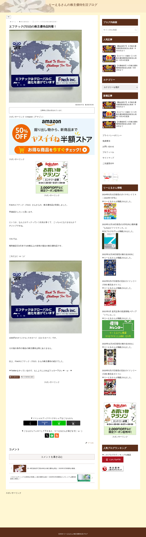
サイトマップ (108, 158)
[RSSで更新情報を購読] (57, 435)
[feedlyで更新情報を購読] (52, 435)
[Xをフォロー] (47, 435)
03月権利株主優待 (28, 377)
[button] (73, 423)
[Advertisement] (52, 399)
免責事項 (106, 141)
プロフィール (108, 152)
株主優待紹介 (15, 377)
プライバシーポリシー (112, 135)
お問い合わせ (108, 146)
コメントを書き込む (52, 457)
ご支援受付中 (108, 163)
